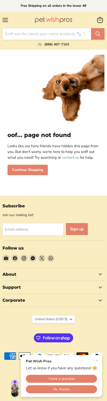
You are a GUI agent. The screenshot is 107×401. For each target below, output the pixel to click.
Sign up (77, 229)
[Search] (98, 34)
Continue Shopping (27, 169)
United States (51, 319)
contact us (70, 157)
